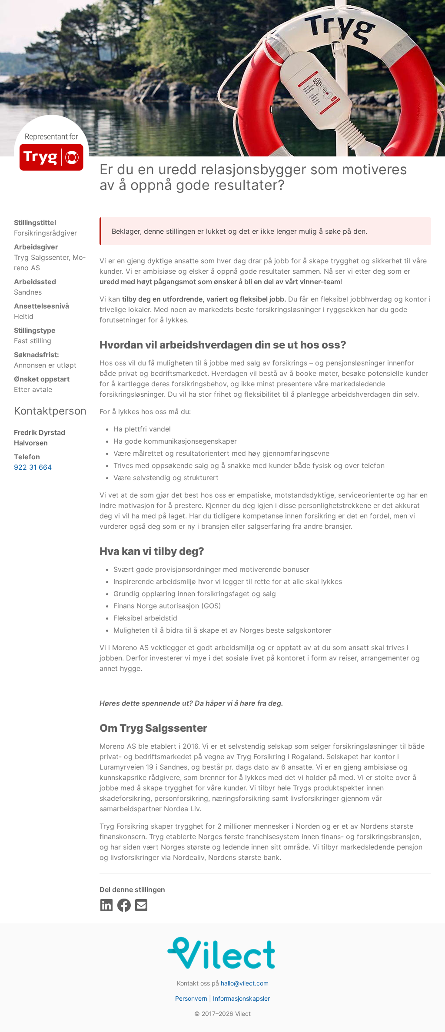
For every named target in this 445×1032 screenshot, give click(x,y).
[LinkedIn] (106, 907)
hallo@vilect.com (245, 983)
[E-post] (141, 907)
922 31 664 (33, 467)
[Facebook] (124, 907)
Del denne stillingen (132, 889)
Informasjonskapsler (241, 998)
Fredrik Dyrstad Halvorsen (39, 437)
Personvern (191, 998)
